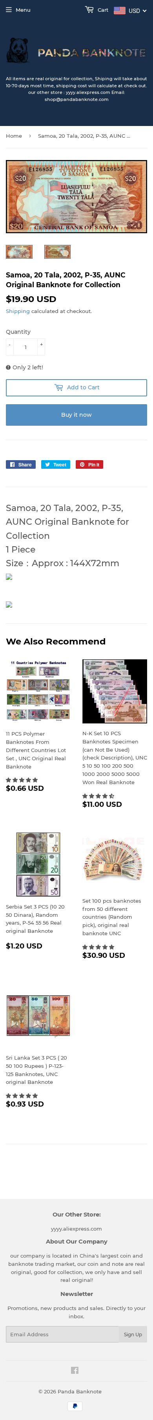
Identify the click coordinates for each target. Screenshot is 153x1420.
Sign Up (133, 1334)
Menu (23, 10)
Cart (102, 10)
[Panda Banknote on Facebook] (75, 1371)
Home (14, 136)
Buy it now (76, 414)
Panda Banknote (80, 1391)
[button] (22, 780)
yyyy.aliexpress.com (76, 1229)
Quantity (18, 331)
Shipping (18, 311)
